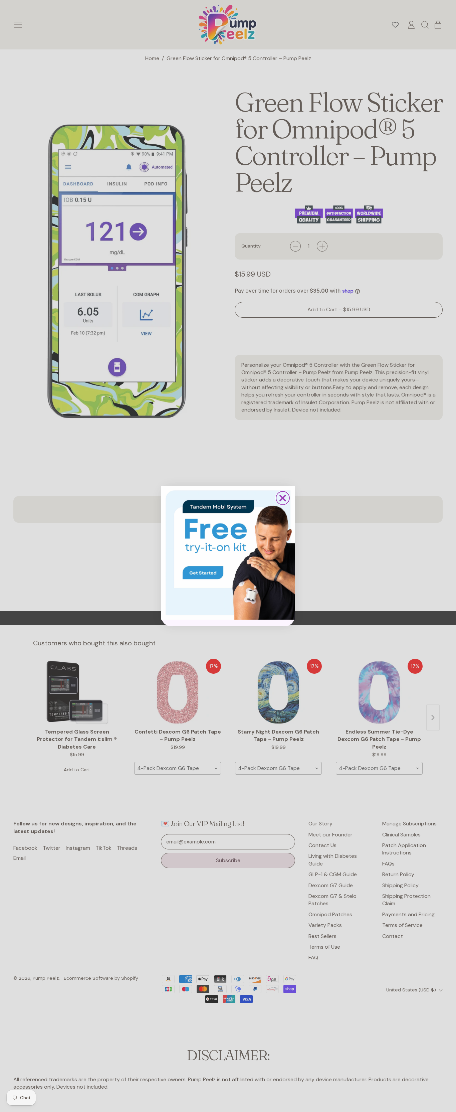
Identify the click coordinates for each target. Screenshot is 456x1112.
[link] (228, 553)
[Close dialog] (282, 498)
